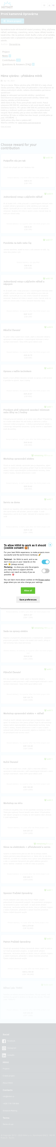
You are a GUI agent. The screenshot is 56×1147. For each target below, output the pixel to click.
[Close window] (50, 545)
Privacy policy (44, 580)
